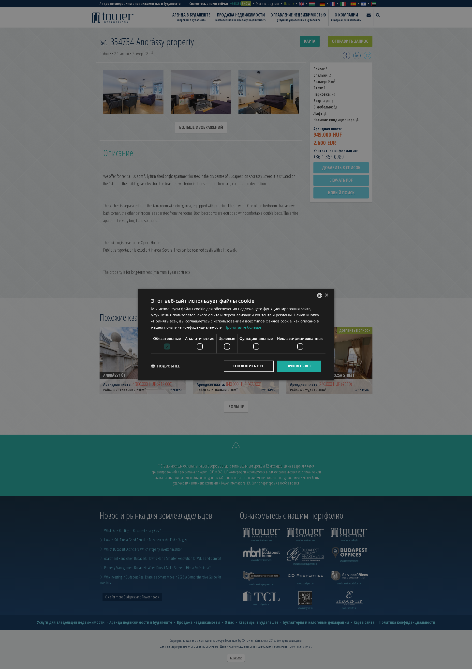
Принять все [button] (298, 366)
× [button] (326, 295)
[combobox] (319, 295)
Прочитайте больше (242, 327)
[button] (165, 366)
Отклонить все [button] (248, 366)
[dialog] (236, 334)
